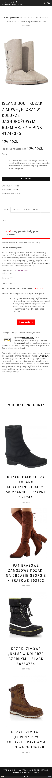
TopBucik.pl (13, 2)
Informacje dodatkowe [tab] (26, 210)
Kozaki (19, 17)
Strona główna (10, 17)
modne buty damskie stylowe (12, 4)
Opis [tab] (6, 210)
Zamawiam (27, 179)
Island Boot (16, 193)
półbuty (21, 358)
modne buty (28, 337)
